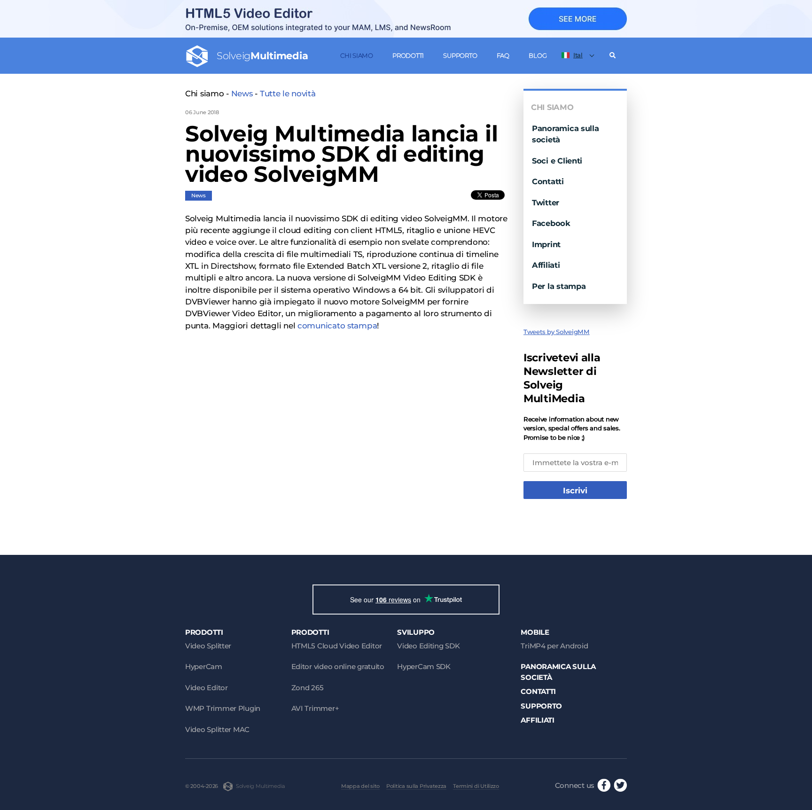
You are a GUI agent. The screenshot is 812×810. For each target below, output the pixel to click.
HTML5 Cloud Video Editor (336, 645)
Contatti (548, 181)
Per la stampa (559, 286)
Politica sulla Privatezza (416, 786)
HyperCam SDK (424, 666)
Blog (538, 55)
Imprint (546, 244)
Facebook (551, 223)
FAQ (503, 55)
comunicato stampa (337, 325)
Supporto (460, 55)
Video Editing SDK (428, 645)
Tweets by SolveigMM (556, 331)
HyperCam (203, 666)
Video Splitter (208, 645)
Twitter (545, 202)
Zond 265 (307, 687)
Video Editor (206, 687)
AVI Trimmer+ (315, 708)
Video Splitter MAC (217, 729)
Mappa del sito (360, 786)
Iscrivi (575, 490)
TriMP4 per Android (554, 645)
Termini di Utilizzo (476, 786)
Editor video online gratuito (337, 666)
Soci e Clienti (557, 160)
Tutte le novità (288, 93)
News (242, 93)
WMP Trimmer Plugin (222, 708)
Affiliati (546, 265)
